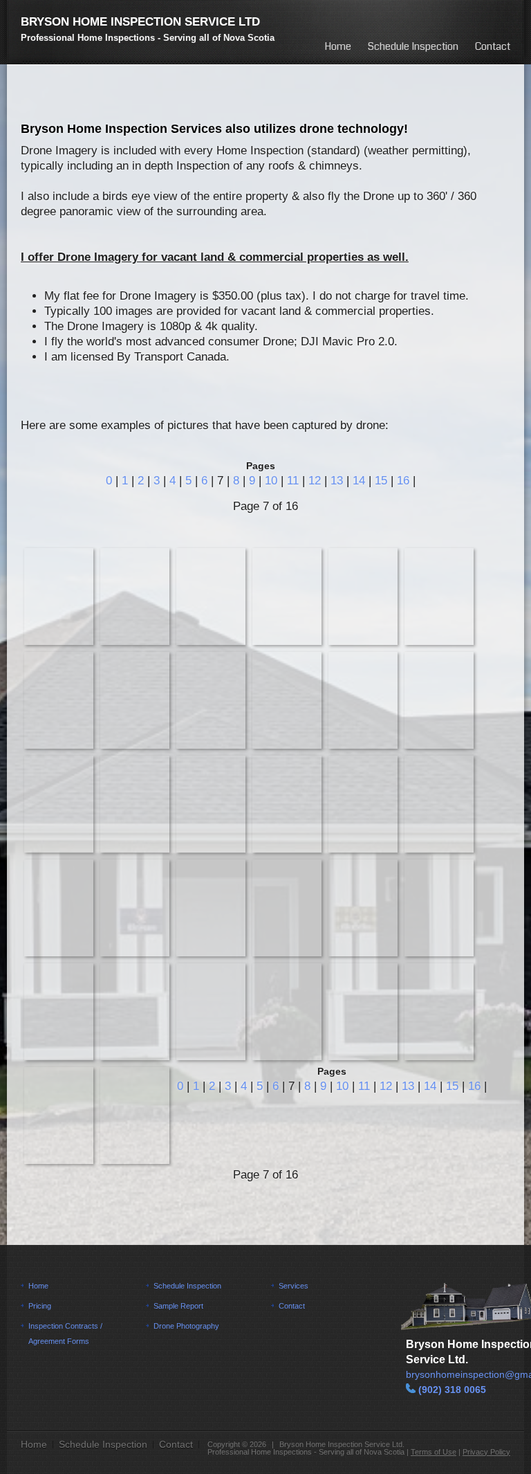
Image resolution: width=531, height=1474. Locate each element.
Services (293, 1286)
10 (271, 480)
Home (337, 46)
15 (381, 480)
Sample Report (178, 1306)
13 (336, 480)
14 (359, 480)
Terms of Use (433, 1452)
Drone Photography (186, 1326)
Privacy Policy (486, 1452)
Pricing (39, 1306)
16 (403, 480)
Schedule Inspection (413, 46)
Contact (492, 46)
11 (293, 480)
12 (314, 480)
